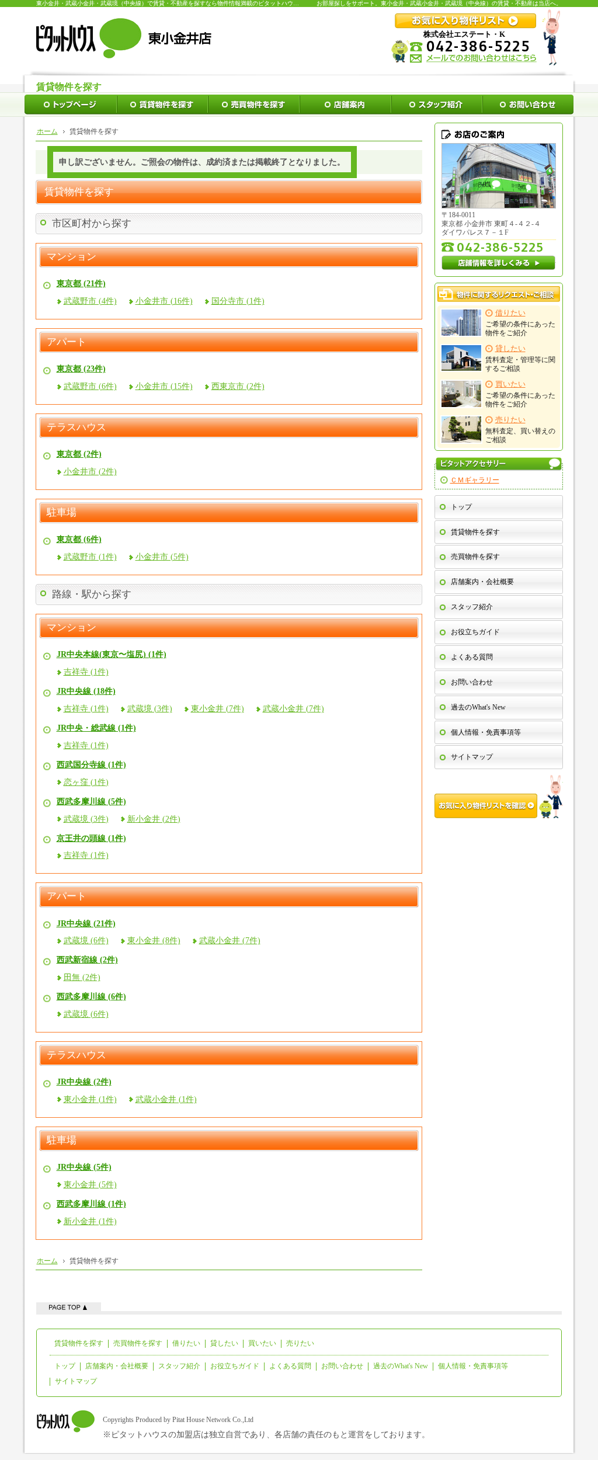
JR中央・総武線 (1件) (96, 728)
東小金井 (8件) (153, 940)
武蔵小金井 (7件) (293, 708)
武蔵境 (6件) (86, 940)
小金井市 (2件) (90, 471)
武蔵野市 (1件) (90, 556)
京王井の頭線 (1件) (91, 838)
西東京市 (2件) (238, 386)
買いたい (262, 1343)
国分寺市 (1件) (238, 301)
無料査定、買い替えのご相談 (520, 430)
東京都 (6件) (79, 539)
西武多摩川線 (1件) (91, 1204)
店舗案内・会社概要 (482, 582)
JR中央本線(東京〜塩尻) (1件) (111, 654)
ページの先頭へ (68, 1306)
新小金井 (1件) (90, 1221)
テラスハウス (76, 427)
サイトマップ (472, 757)
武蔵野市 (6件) (90, 386)
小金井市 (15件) (164, 386)
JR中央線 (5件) (84, 1167)
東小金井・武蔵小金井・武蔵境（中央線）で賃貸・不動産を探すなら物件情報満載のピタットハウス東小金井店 (182, 3)
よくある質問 (472, 657)
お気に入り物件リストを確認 (498, 796)
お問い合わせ (472, 682)
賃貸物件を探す (475, 532)
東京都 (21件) (81, 283)
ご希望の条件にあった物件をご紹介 (520, 323)
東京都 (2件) (79, 454)
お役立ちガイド (475, 632)
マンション (71, 257)
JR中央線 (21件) (86, 923)
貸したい (224, 1343)
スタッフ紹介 (472, 607)
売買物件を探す (475, 556)
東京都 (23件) (81, 368)
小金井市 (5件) (162, 556)
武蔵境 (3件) (149, 708)
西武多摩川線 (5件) (91, 801)
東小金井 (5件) (90, 1184)
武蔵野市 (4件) (90, 301)
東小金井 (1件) (90, 1099)
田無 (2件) (82, 977)
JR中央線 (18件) (86, 691)
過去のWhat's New (478, 707)
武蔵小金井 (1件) (166, 1099)
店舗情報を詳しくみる (498, 262)
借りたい (186, 1343)
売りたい (300, 1343)
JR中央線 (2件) (84, 1081)
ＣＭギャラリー (474, 480)
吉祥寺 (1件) (86, 672)
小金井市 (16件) (164, 301)
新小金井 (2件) (153, 819)
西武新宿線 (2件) (87, 959)
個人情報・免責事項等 (486, 732)
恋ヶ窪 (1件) (86, 782)
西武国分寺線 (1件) (91, 764)
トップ (461, 507)
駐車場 (62, 513)
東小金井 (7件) (217, 708)
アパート (66, 342)
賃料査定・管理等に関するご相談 (520, 359)
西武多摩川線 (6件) (91, 996)
